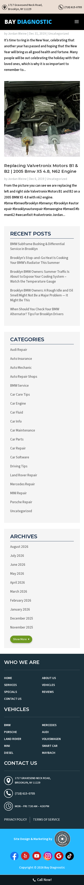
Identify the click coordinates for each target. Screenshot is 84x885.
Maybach (48, 753)
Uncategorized (58, 33)
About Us (49, 678)
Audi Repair (18, 349)
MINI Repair (18, 493)
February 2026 (20, 600)
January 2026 (20, 609)
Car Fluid (16, 412)
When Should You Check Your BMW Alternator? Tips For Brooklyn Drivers (36, 312)
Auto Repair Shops (23, 376)
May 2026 (17, 573)
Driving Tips (18, 466)
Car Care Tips (20, 394)
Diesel (8, 753)
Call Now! (44, 879)
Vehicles (48, 685)
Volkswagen (51, 739)
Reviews (48, 692)
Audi (45, 732)
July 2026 (17, 555)
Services (10, 685)
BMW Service (19, 385)
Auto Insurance (21, 358)
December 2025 (21, 618)
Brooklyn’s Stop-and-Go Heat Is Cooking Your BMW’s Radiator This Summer (39, 260)
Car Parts (16, 439)
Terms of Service (46, 819)
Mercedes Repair (22, 484)
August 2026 (19, 546)
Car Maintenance (22, 430)
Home (8, 678)
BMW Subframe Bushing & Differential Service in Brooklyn (37, 246)
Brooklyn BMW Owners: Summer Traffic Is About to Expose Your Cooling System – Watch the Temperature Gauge (39, 276)
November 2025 (21, 627)
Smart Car (49, 746)
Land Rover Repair (23, 475)
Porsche (10, 732)
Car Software (19, 457)
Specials (10, 692)
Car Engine (18, 403)
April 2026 (17, 582)
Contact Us (12, 699)
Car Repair (18, 448)
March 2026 (18, 591)
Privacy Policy (15, 819)
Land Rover (12, 739)
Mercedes (49, 725)
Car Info (16, 421)
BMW (7, 725)
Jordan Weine (17, 33)
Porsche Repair (21, 502)
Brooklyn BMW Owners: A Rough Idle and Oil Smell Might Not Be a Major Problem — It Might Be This (41, 295)
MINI (7, 746)
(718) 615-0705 (73, 7)
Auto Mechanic (21, 367)
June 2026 (17, 564)
